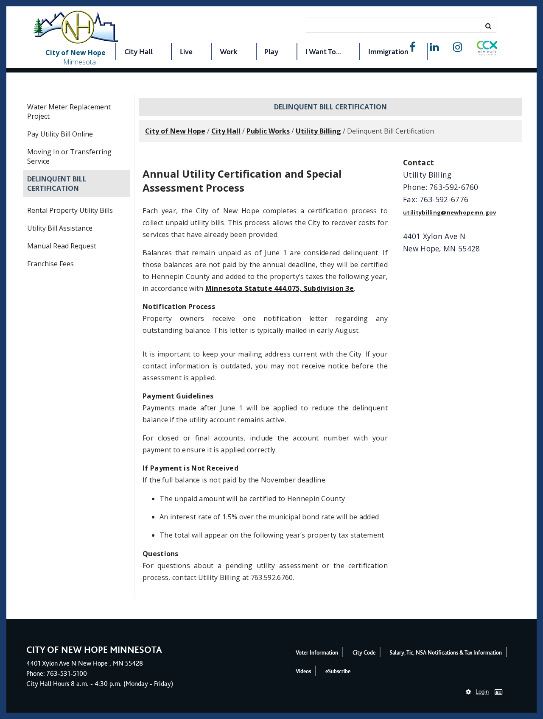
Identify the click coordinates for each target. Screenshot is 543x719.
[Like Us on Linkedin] (434, 47)
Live (186, 51)
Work (229, 51)
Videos (303, 671)
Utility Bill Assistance (59, 228)
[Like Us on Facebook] (412, 47)
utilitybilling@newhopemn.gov (449, 212)
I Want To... (323, 51)
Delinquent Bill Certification (57, 183)
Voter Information (317, 652)
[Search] (488, 26)
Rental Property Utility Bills (70, 210)
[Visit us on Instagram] (457, 47)
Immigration (388, 51)
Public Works (268, 131)
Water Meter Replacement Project (69, 111)
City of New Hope (175, 131)
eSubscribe (337, 671)
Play (271, 51)
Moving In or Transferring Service (69, 156)
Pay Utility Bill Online (60, 134)
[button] (487, 50)
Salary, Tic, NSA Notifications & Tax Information (445, 652)
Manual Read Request (61, 246)
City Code (364, 652)
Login (482, 691)
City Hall (138, 51)
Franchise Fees (50, 263)
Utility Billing (318, 131)
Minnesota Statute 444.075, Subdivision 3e (279, 288)
